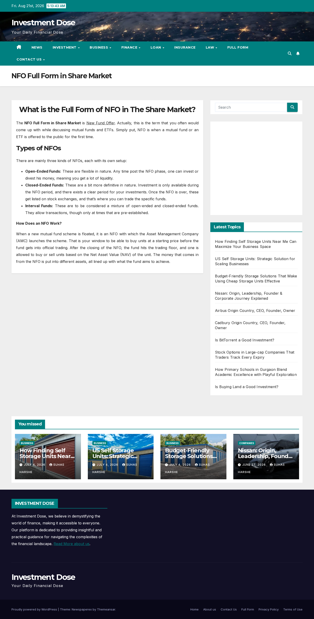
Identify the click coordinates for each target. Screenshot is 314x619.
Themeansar (106, 609)
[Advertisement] (256, 170)
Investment (65, 47)
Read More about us (71, 543)
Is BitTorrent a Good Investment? (244, 340)
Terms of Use (293, 609)
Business (99, 47)
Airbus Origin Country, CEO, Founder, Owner (255, 310)
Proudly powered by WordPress (34, 609)
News (37, 47)
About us (209, 609)
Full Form (237, 47)
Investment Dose (43, 22)
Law (210, 47)
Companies (246, 443)
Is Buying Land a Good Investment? (247, 386)
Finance (129, 47)
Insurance (185, 47)
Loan (156, 47)
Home (194, 609)
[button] (289, 53)
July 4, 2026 (35, 464)
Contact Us (30, 59)
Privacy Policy (269, 609)
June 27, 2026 (254, 464)
